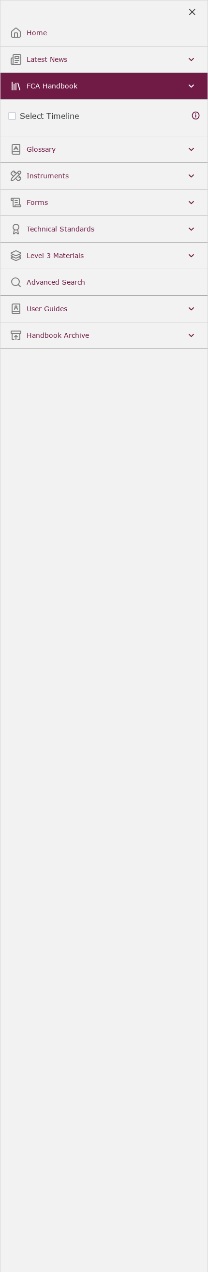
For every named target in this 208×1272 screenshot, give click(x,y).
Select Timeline (49, 115)
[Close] (192, 12)
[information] (196, 116)
